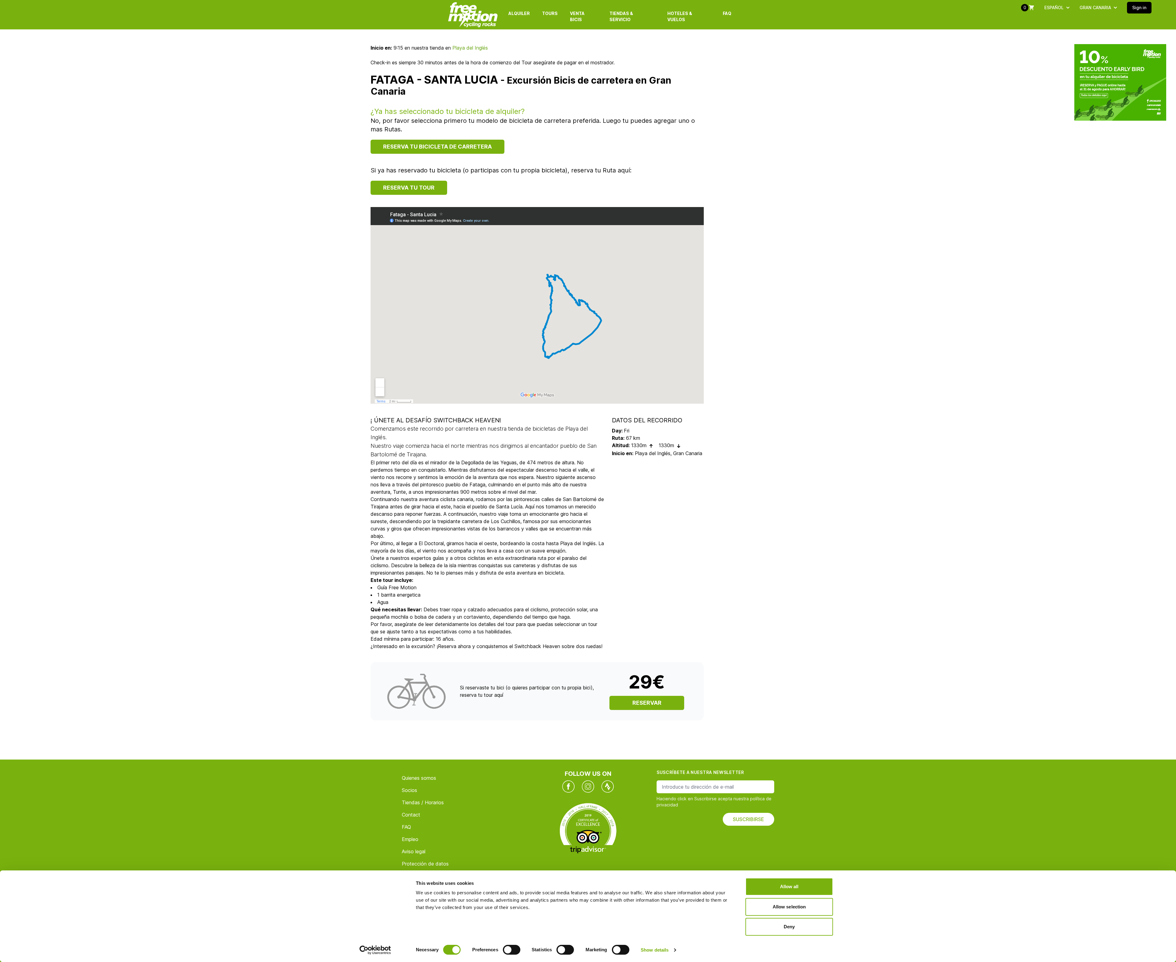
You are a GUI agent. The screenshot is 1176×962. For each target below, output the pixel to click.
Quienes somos (419, 778)
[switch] (511, 950)
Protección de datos (425, 864)
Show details (655, 950)
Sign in (1139, 7)
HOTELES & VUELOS (679, 16)
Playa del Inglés (470, 48)
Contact (411, 815)
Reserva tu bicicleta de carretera (437, 146)
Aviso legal (413, 851)
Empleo (410, 839)
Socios (409, 790)
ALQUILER (519, 13)
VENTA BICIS (577, 16)
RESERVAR (647, 703)
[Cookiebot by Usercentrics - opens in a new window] (375, 950)
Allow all (789, 886)
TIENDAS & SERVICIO (621, 16)
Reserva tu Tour (409, 187)
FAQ (727, 13)
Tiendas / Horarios (423, 802)
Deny (789, 926)
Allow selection (789, 906)
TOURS (550, 13)
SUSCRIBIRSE (748, 819)
